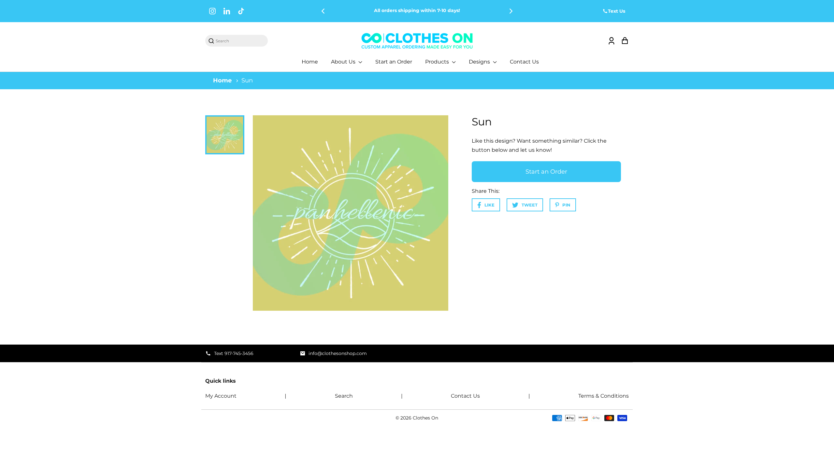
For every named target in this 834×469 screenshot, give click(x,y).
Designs (480, 62)
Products (437, 62)
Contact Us (524, 62)
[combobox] (240, 41)
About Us (344, 62)
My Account (221, 396)
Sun (247, 80)
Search (344, 396)
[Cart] (625, 41)
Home (310, 62)
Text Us (616, 11)
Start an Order (393, 62)
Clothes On (425, 418)
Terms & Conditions (603, 396)
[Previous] (323, 11)
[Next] (510, 11)
